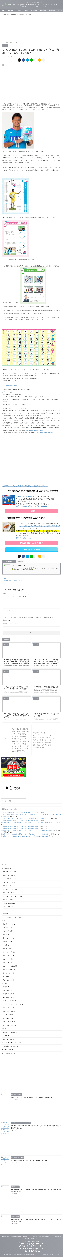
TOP (3, 10)
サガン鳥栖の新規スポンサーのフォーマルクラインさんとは (31, 1160)
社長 (10, 580)
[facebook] (23, 60)
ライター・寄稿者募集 (16, 1236)
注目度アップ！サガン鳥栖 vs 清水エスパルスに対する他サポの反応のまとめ (24, 836)
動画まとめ (52, 10)
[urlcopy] (43, 60)
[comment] (39, 60)
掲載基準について (27, 1236)
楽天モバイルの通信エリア (26, 496)
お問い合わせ (34, 1238)
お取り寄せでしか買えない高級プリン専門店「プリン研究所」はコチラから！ (25, 486)
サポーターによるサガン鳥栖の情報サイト (31, 1241)
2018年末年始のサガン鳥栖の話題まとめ (46, 687)
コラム (26, 10)
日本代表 (13, 580)
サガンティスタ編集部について (46, 1236)
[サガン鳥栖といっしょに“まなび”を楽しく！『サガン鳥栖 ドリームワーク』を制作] (27, 60)
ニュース (6, 578)
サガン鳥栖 (10, 10)
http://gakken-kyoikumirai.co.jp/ (35, 430)
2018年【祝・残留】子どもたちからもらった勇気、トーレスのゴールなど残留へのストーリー (16, 716)
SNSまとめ (43, 10)
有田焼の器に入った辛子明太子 (31, 543)
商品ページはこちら (23, 538)
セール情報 (31, 511)
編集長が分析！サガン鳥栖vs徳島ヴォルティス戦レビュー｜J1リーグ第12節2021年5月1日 (27, 822)
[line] (31, 60)
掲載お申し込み (5, 1236)
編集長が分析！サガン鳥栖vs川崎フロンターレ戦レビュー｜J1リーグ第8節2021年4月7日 (27, 830)
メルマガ (35, 1236)
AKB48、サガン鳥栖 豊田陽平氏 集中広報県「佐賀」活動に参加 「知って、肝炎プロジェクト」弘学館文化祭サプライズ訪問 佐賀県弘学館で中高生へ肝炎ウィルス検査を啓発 (16, 663)
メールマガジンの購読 (32, 549)
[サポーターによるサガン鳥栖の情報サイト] (32, 6)
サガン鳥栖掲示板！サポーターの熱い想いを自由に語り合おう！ (20, 812)
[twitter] (19, 60)
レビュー (19, 10)
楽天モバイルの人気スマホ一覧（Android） (32, 506)
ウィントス (19, 580)
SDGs (56, 1236)
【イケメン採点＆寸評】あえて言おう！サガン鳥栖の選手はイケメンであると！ (24, 818)
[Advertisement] (31, 28)
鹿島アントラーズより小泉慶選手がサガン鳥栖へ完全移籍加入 (31, 1097)
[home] (14, 572)
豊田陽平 (6, 580)
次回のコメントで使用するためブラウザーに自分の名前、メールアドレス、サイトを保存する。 (29, 617)
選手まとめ (34, 10)
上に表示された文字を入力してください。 (14, 623)
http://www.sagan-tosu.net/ (10, 385)
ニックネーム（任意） (9, 611)
